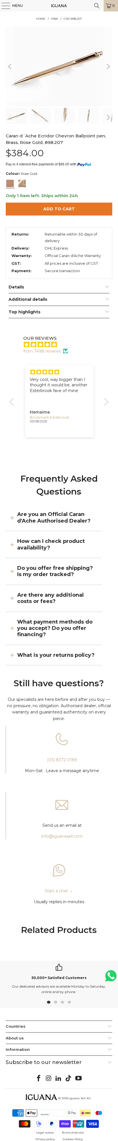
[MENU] (3, 5)
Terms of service (73, 1132)
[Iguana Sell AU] (59, 5)
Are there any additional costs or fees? (50, 598)
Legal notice (45, 1132)
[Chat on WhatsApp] (111, 978)
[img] (62, 344)
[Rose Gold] (10, 183)
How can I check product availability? (51, 544)
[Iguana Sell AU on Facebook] (39, 1078)
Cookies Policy (73, 1139)
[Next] (108, 66)
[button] (13, 402)
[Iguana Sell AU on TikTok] (68, 1078)
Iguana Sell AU (80, 1098)
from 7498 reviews (42, 351)
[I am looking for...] (96, 5)
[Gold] (22, 183)
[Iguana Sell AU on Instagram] (48, 1078)
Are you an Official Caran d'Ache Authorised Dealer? (54, 517)
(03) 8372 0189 (62, 759)
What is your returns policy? (56, 655)
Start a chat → (59, 890)
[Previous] (10, 66)
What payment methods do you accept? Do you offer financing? (55, 628)
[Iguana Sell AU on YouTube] (78, 1078)
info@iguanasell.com (62, 836)
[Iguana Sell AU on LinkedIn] (58, 1078)
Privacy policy (45, 1139)
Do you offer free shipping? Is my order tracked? (55, 571)
